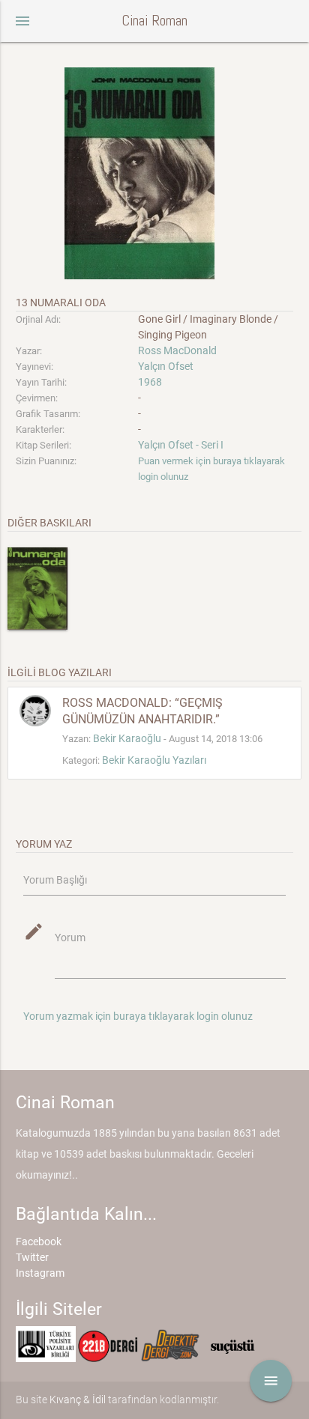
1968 (150, 382)
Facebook (39, 1242)
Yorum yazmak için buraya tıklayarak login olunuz (138, 1016)
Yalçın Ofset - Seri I (181, 445)
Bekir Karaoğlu (127, 738)
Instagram (40, 1273)
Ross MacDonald (177, 350)
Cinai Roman (155, 20)
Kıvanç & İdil (78, 1400)
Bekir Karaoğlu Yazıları (154, 760)
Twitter (32, 1257)
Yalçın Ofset (166, 366)
